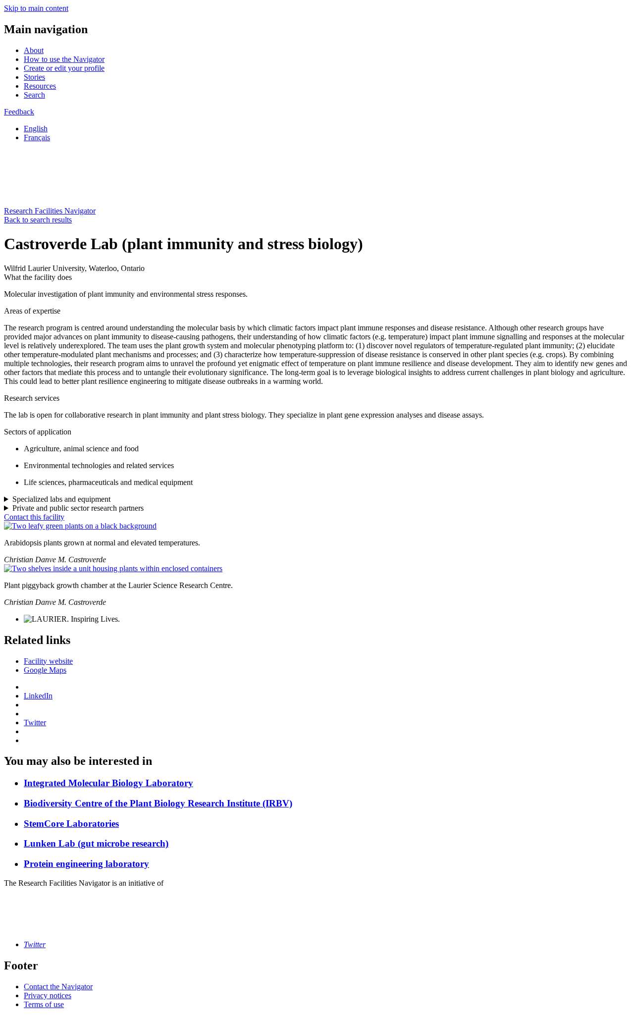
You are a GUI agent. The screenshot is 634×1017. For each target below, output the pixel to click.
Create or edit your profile (64, 68)
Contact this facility (34, 517)
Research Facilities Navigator (50, 211)
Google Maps (45, 670)
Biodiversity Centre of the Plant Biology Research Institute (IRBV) (158, 803)
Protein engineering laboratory (86, 863)
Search (34, 95)
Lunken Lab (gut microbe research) (96, 843)
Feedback (19, 111)
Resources (40, 86)
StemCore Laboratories (71, 823)
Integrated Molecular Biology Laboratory (108, 783)
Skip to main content (36, 8)
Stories (34, 77)
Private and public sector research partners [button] (78, 508)
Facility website (48, 661)
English (36, 128)
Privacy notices (47, 995)
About (34, 50)
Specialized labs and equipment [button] (61, 499)
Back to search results (38, 219)
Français (37, 137)
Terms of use (44, 1004)
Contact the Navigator (58, 986)
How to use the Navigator (64, 59)
